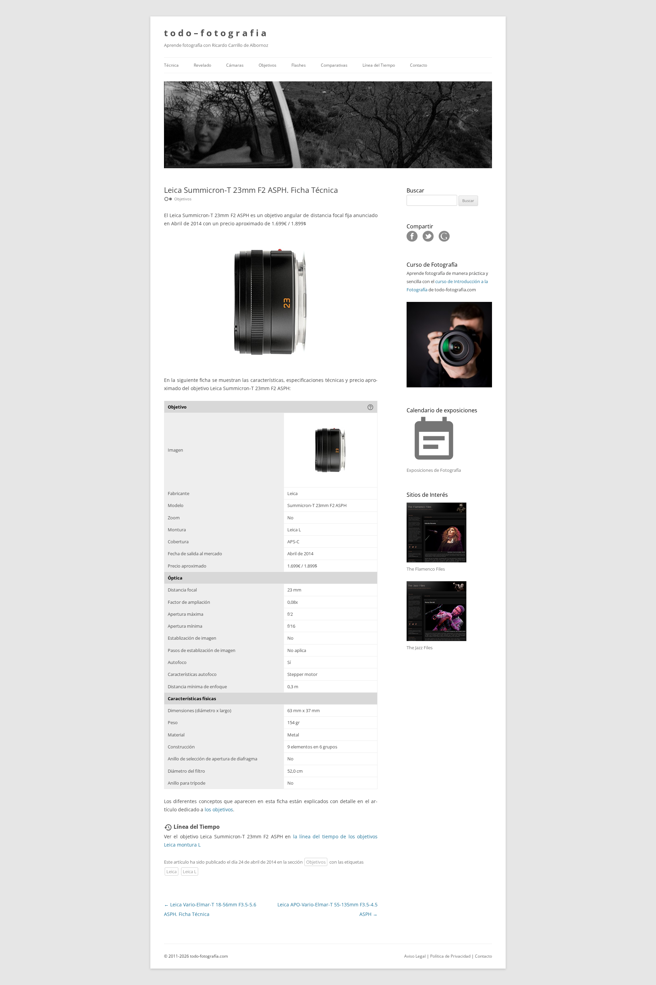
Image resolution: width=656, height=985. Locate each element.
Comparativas (334, 65)
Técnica (171, 65)
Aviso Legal (415, 956)
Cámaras (235, 65)
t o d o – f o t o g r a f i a (215, 33)
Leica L (189, 871)
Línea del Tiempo (379, 65)
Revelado (202, 65)
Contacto (418, 65)
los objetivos (219, 809)
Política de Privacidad (450, 956)
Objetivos (267, 65)
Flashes (298, 65)
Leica (171, 871)
